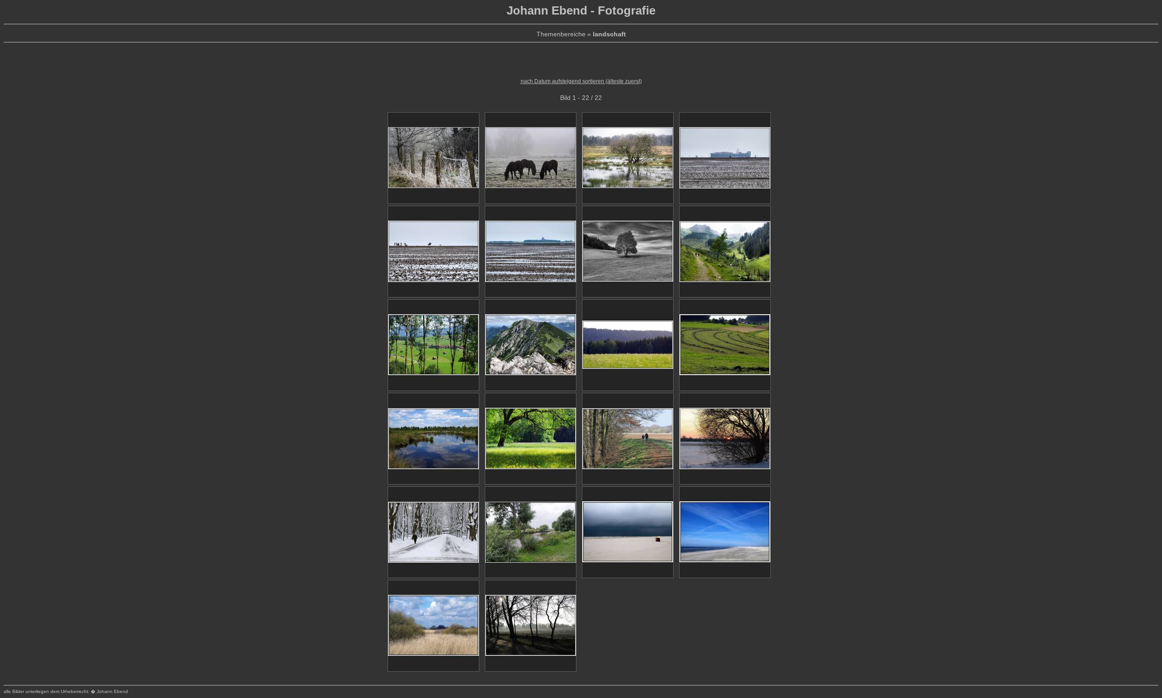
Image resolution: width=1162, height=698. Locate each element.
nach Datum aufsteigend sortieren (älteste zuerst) (581, 81)
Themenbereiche (561, 34)
